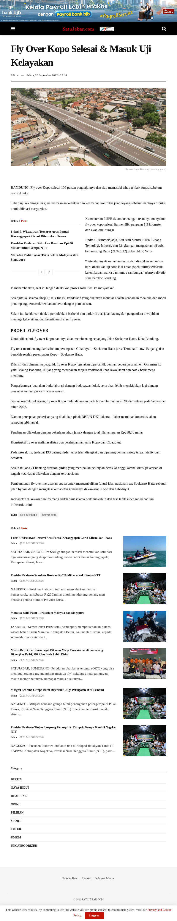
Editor (14, 75)
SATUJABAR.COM (93, 899)
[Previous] (41, 272)
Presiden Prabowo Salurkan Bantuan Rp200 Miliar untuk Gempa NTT (55, 575)
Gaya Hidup (20, 787)
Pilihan (17, 812)
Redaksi (86, 878)
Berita (16, 779)
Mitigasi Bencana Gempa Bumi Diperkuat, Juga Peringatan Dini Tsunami (57, 690)
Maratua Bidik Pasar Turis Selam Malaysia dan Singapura (47, 612)
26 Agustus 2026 (33, 543)
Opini (15, 804)
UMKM (16, 837)
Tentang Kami (70, 878)
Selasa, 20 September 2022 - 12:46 (47, 75)
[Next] (49, 272)
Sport (16, 820)
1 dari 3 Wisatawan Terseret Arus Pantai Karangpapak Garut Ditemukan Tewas (61, 537)
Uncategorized (24, 845)
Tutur (16, 829)
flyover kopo (49, 514)
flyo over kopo (28, 514)
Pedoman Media (104, 878)
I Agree (94, 915)
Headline (19, 796)
